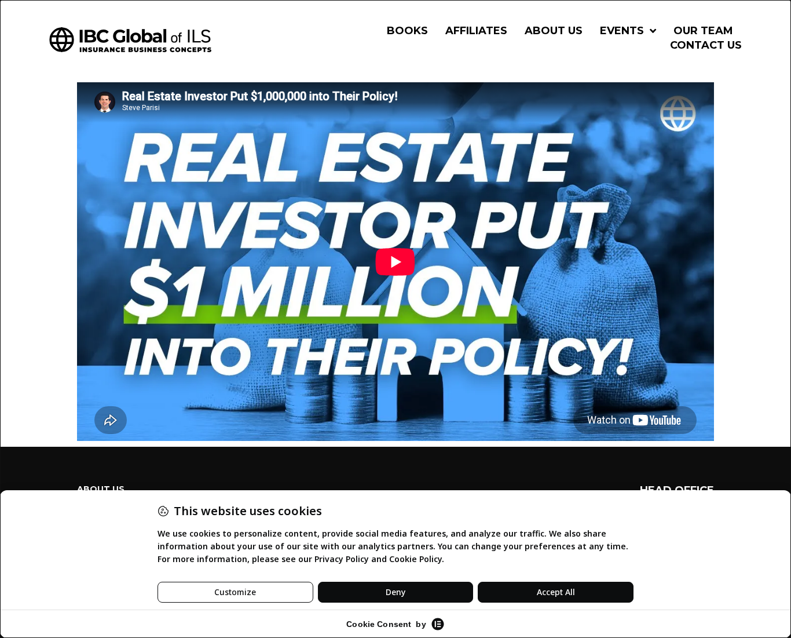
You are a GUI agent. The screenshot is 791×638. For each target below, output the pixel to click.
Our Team (703, 30)
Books (407, 30)
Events (622, 30)
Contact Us (706, 45)
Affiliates (476, 30)
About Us (554, 30)
